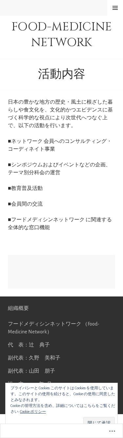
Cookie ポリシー (33, 411)
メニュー (115, 8)
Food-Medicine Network (61, 34)
